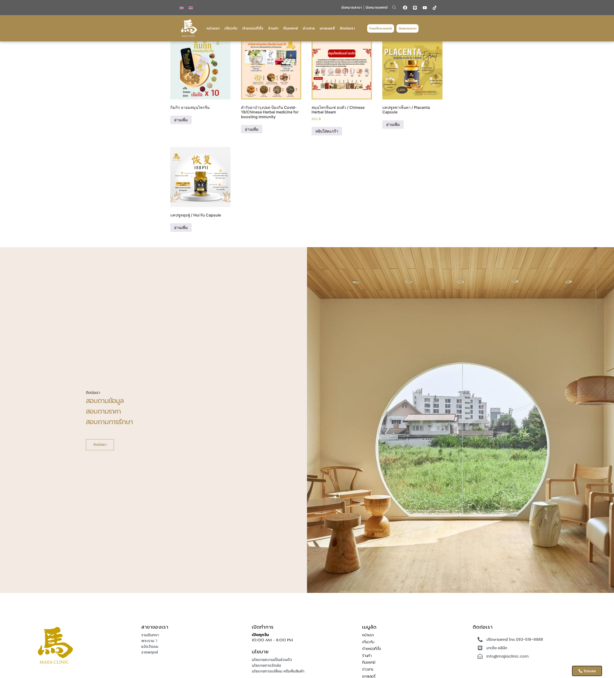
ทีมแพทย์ (290, 28)
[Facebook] (405, 7)
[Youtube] (424, 7)
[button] (394, 7)
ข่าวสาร (309, 28)
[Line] (415, 7)
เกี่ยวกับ (230, 28)
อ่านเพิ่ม (181, 119)
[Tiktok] (434, 7)
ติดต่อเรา (347, 28)
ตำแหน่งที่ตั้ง (252, 28)
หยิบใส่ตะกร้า (326, 131)
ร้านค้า (273, 28)
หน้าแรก (213, 28)
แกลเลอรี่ (327, 28)
